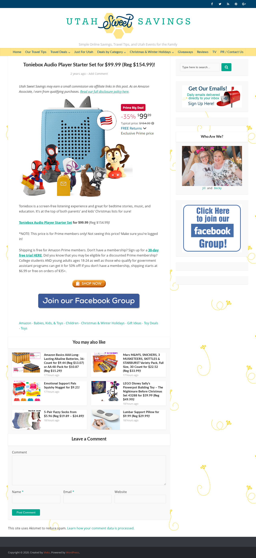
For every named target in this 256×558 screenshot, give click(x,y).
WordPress (72, 552)
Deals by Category (110, 52)
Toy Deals (151, 323)
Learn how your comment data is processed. (100, 528)
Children (72, 323)
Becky (218, 188)
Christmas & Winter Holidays (150, 52)
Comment (19, 452)
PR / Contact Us (231, 52)
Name (18, 492)
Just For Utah (83, 52)
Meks (47, 552)
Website (121, 492)
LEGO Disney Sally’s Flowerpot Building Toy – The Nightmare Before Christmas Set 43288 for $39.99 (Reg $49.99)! (143, 391)
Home (17, 52)
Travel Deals (58, 52)
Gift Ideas (134, 323)
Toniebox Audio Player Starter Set (45, 222)
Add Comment (98, 74)
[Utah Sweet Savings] (128, 26)
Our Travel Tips (35, 52)
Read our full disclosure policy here (104, 91)
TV (214, 52)
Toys (24, 328)
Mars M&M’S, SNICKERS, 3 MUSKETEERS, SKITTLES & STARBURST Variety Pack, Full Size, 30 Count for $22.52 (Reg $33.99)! (143, 362)
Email (68, 492)
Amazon (25, 323)
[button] (153, 101)
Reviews (202, 52)
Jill (204, 188)
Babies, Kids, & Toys (48, 323)
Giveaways (185, 52)
